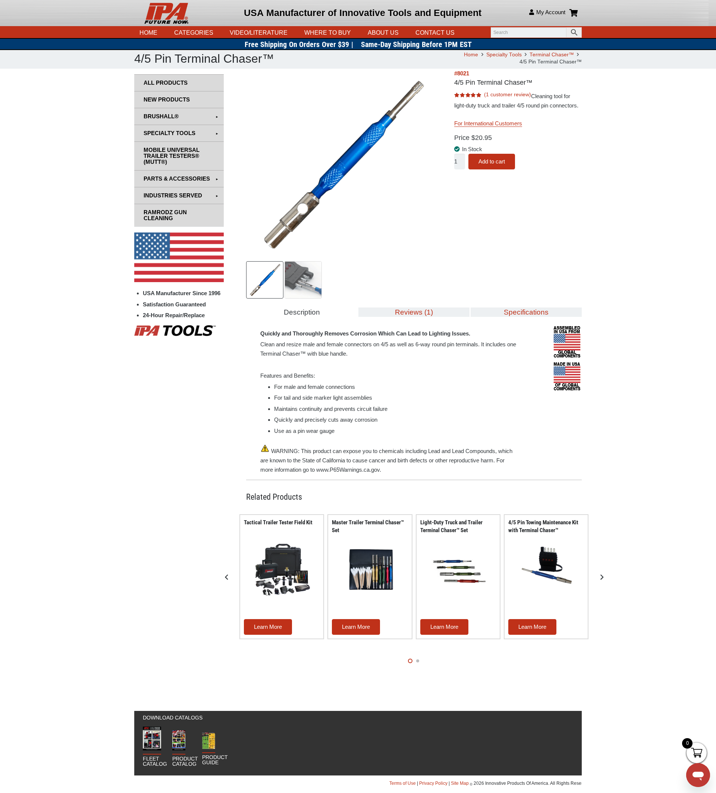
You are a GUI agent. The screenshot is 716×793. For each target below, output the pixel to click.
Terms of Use (403, 783)
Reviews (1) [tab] (414, 312)
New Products (167, 99)
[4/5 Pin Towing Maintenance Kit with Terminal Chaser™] (547, 569)
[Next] (601, 577)
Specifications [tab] (526, 312)
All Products (166, 82)
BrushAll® (161, 116)
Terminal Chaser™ (552, 54)
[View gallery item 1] (264, 280)
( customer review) (507, 94)
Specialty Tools (504, 54)
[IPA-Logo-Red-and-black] (166, 13)
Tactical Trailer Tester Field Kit (278, 522)
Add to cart (491, 161)
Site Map (460, 783)
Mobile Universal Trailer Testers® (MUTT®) (172, 156)
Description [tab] (302, 312)
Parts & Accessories (177, 178)
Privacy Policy (433, 783)
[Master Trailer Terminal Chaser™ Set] (371, 569)
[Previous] (227, 577)
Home (471, 54)
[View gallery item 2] (303, 280)
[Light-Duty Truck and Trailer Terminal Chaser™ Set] (459, 569)
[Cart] (573, 13)
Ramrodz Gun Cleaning (165, 215)
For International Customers (488, 123)
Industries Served (173, 195)
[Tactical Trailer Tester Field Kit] (283, 569)
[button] (291, 32)
